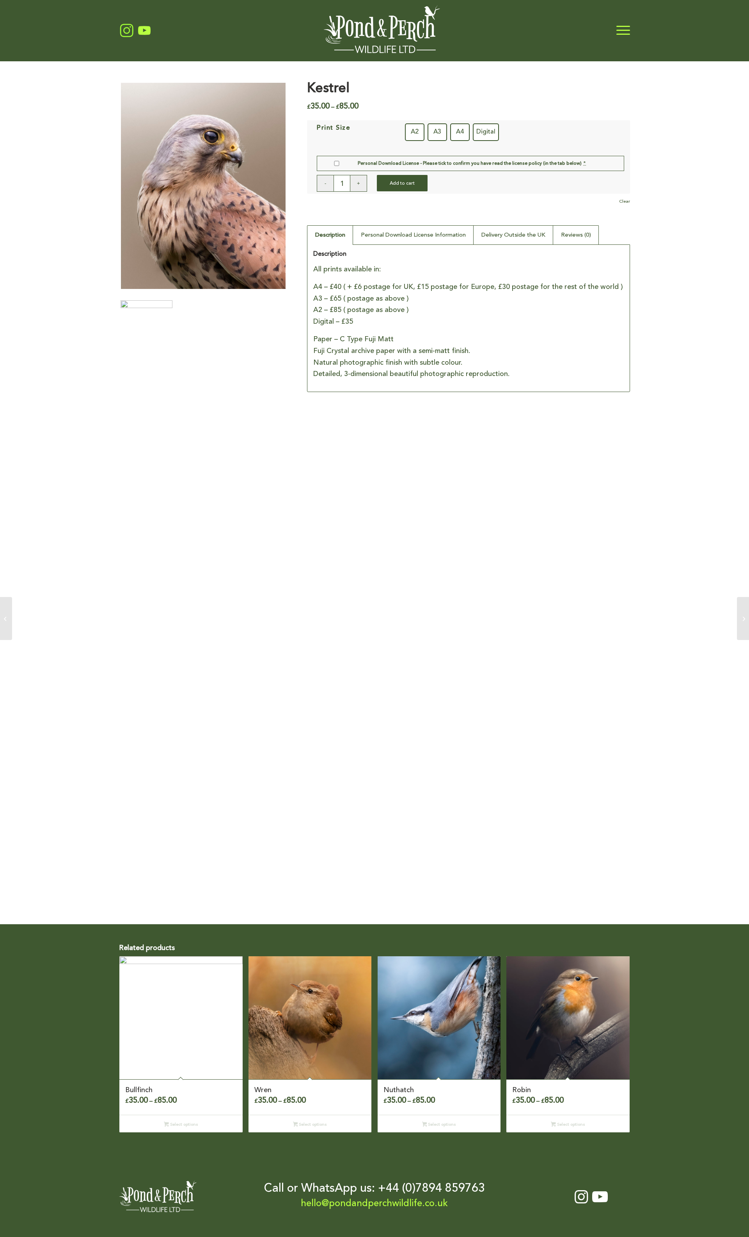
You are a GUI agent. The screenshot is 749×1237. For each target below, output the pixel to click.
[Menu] (620, 30)
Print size (333, 128)
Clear (624, 201)
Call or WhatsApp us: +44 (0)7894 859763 (374, 1188)
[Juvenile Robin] (6, 618)
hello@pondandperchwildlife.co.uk (374, 1203)
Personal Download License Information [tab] (413, 234)
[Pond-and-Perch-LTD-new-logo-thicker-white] (381, 30)
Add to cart (402, 183)
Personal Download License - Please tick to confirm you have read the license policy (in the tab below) (470, 163)
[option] (414, 132)
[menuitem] (620, 30)
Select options (183, 1124)
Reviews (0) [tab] (576, 234)
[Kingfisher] (743, 618)
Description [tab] (330, 234)
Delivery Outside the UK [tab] (513, 234)
